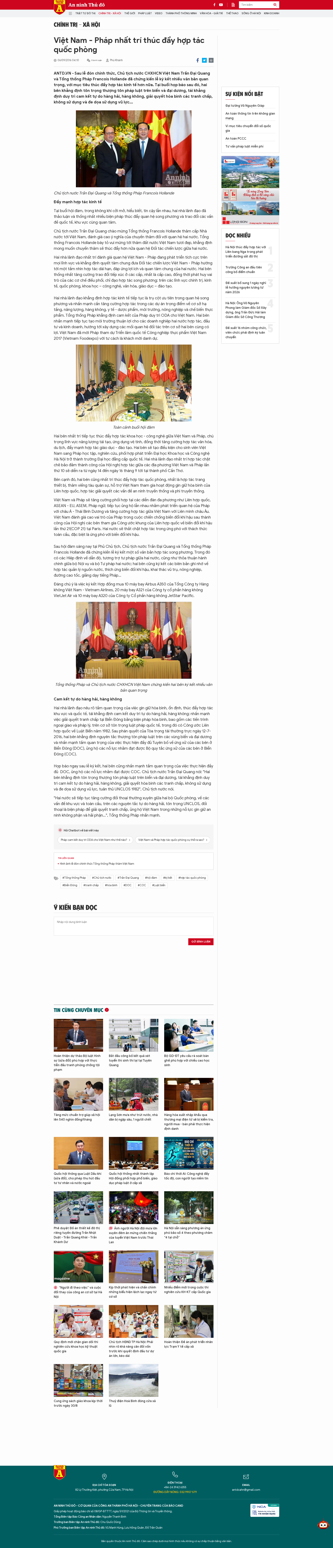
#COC (142, 885)
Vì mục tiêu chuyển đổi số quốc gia (248, 128)
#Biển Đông (69, 885)
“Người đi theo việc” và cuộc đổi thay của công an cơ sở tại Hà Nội (78, 1292)
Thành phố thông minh (181, 13)
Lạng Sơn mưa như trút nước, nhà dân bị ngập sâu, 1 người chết (133, 1117)
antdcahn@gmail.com (246, 1489)
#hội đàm (151, 877)
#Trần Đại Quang (128, 877)
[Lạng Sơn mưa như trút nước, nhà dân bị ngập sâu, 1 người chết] (133, 1094)
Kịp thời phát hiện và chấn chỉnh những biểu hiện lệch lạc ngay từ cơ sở (133, 1292)
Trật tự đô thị (85, 13)
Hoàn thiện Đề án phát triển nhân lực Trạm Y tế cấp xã (188, 1344)
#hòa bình (111, 885)
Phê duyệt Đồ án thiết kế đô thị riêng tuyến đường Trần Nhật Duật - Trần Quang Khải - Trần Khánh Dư (77, 1235)
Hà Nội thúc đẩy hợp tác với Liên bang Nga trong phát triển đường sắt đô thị (245, 251)
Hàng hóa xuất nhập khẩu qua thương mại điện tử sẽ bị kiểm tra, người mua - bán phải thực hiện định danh (189, 1122)
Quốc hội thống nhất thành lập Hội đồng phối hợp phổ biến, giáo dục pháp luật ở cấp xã (133, 1178)
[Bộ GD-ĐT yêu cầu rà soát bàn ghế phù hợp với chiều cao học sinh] (189, 1035)
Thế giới (129, 13)
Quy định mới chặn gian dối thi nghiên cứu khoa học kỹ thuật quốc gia (76, 1346)
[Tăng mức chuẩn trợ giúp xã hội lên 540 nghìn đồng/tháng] (78, 1094)
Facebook (197, 60)
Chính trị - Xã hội (109, 13)
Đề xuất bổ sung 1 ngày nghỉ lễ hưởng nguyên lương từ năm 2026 (245, 287)
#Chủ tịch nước (101, 877)
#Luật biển (158, 885)
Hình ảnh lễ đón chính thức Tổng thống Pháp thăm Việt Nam (97, 863)
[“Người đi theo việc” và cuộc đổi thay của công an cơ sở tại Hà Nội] (78, 1266)
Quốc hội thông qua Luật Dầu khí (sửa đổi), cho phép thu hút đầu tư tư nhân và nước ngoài (77, 1178)
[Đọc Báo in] (235, 5)
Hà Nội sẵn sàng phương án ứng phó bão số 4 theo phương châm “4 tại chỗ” (188, 1232)
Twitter (204, 60)
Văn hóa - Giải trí (211, 13)
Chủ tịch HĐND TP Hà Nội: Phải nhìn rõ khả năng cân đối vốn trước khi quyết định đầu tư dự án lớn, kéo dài (131, 1349)
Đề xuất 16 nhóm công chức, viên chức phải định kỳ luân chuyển (246, 332)
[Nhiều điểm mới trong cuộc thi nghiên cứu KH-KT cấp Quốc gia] (189, 1266)
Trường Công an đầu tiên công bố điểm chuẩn (243, 270)
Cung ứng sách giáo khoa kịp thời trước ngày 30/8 (78, 1403)
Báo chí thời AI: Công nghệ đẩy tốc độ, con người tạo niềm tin (186, 1176)
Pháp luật (145, 13)
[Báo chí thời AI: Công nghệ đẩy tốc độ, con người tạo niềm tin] (189, 1153)
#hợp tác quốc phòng (192, 877)
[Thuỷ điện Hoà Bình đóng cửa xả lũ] (133, 1380)
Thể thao (232, 13)
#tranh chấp (91, 885)
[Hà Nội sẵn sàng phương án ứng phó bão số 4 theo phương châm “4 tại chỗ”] (189, 1207)
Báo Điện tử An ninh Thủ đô (59, 7)
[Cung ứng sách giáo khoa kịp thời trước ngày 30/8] (78, 1380)
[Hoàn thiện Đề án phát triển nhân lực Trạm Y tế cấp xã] (189, 1321)
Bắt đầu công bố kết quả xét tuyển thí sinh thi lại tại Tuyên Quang (130, 1060)
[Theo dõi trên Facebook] (215, 4)
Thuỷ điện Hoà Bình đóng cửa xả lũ (132, 1403)
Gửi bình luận (200, 941)
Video (158, 13)
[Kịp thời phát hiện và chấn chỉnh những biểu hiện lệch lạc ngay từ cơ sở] (133, 1266)
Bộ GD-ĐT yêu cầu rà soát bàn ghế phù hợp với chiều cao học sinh (186, 1060)
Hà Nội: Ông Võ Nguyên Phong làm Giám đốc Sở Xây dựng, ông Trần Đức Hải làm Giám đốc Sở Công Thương (246, 310)
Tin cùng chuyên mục (78, 1010)
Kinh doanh (271, 13)
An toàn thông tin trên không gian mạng (250, 116)
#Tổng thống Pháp (74, 877)
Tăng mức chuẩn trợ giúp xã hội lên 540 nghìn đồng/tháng (77, 1117)
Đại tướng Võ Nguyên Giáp (244, 106)
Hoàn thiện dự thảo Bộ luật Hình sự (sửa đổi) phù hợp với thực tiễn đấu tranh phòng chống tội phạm (77, 1063)
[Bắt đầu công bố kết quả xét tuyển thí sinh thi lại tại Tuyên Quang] (133, 1035)
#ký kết (167, 877)
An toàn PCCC (235, 139)
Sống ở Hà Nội (251, 13)
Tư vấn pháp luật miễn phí (244, 146)
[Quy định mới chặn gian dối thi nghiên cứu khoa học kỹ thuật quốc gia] (78, 1321)
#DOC (128, 885)
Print (211, 60)
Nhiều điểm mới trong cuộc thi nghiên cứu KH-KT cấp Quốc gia (187, 1290)
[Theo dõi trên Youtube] (221, 4)
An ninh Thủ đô (86, 4)
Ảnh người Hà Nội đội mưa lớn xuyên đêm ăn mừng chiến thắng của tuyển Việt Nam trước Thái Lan (133, 1235)
